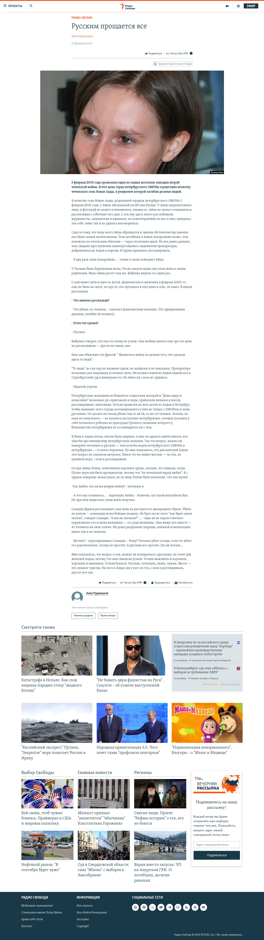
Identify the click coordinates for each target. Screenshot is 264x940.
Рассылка (83, 919)
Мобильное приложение (37, 905)
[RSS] (186, 907)
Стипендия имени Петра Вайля (41, 912)
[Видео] (227, 6)
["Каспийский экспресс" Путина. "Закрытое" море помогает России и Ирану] (56, 723)
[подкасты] (238, 6)
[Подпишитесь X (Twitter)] (152, 907)
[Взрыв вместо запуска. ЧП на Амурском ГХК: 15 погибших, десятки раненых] (160, 845)
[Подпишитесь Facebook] (143, 907)
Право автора (81, 18)
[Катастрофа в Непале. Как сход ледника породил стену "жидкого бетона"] (56, 656)
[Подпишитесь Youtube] (161, 907)
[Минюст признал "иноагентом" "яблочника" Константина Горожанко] (104, 793)
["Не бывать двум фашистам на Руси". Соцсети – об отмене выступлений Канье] (132, 656)
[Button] (153, 53)
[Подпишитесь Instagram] (178, 907)
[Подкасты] (195, 907)
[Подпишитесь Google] (135, 907)
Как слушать (84, 905)
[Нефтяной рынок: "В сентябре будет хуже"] (47, 845)
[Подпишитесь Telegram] (169, 907)
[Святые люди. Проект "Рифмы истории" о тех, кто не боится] (160, 793)
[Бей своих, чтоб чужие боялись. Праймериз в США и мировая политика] (47, 793)
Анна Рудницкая (82, 36)
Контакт (26, 926)
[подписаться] (203, 907)
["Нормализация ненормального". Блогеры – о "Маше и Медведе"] (207, 723)
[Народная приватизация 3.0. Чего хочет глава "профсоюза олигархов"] (132, 723)
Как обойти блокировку (92, 912)
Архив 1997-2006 (32, 919)
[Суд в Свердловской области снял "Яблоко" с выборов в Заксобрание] (104, 845)
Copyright (83, 926)
